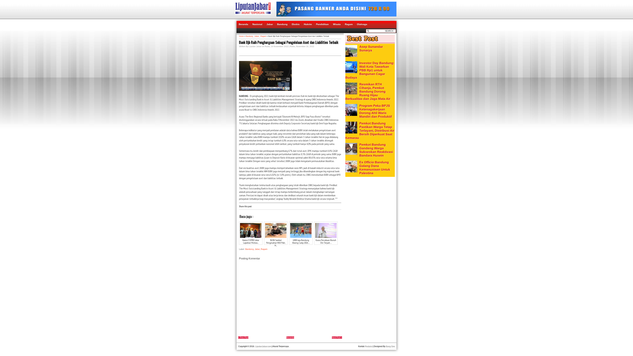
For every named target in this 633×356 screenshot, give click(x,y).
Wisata (337, 24)
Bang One (390, 346)
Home (241, 36)
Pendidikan (322, 24)
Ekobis (296, 24)
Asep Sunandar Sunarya (371, 48)
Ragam (349, 24)
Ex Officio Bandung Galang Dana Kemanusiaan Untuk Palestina (374, 168)
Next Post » (337, 337)
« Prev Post (243, 337)
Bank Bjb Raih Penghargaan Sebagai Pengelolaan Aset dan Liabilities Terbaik (288, 42)
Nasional (257, 24)
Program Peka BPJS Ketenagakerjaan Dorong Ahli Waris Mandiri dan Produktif (375, 111)
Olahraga (362, 24)
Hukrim (308, 24)
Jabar (270, 24)
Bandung (282, 24)
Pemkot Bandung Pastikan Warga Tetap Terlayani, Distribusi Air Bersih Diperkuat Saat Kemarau (369, 131)
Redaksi (368, 346)
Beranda (243, 24)
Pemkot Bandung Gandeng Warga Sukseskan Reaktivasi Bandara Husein (376, 150)
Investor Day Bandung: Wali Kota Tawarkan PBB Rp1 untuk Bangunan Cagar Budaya (369, 70)
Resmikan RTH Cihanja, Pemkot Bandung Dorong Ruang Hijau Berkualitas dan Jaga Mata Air (367, 92)
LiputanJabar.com (263, 346)
